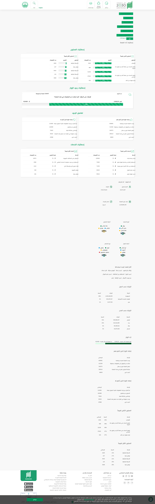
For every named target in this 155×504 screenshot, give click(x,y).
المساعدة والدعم (87, 473)
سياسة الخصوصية (107, 478)
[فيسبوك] (126, 476)
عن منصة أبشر (107, 473)
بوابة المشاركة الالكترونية (60, 484)
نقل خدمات (104, 270)
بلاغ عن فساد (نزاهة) (87, 478)
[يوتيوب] (132, 476)
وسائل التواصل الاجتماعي (126, 473)
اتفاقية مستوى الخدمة (105, 484)
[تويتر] (129, 476)
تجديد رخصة (119, 270)
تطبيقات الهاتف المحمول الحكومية (58, 490)
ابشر (112, 278)
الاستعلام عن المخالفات (118, 274)
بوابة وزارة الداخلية (61, 476)
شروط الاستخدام (107, 480)
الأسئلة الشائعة (88, 480)
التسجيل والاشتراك (87, 486)
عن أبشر (109, 476)
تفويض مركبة (111, 270)
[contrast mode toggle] (124, 483)
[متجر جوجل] (28, 486)
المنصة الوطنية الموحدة (60, 478)
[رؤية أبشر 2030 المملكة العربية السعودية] (124, 4)
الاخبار (110, 482)
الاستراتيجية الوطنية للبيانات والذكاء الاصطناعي (55, 480)
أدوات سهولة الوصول (106, 486)
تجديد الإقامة (118, 278)
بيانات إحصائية (108, 488)
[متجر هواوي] (28, 490)
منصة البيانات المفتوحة (61, 482)
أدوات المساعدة (129, 480)
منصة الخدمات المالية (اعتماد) (59, 488)
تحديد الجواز (128, 274)
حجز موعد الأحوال (127, 278)
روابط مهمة (63, 473)
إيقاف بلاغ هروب (127, 270)
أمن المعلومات (108, 490)
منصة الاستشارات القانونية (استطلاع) (57, 486)
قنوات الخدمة (89, 482)
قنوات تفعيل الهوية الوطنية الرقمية (83, 484)
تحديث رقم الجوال (107, 274)
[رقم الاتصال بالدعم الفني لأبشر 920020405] (29, 477)
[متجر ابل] (28, 483)
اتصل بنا (90, 476)
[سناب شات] (123, 476)
